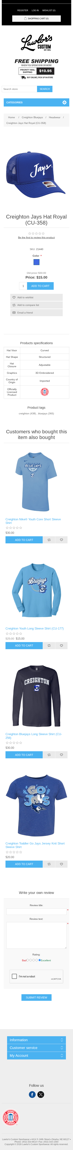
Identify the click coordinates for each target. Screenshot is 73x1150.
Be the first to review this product (36, 237)
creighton (24, 413)
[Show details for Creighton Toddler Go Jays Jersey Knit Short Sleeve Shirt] (36, 805)
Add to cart (40, 285)
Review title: (36, 905)
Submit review (36, 997)
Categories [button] (14, 102)
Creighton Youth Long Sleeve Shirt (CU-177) (34, 628)
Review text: (36, 918)
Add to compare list (28, 305)
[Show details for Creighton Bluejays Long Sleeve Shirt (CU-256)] (36, 696)
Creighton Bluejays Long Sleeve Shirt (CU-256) (33, 735)
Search (45, 89)
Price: (30, 277)
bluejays (42, 413)
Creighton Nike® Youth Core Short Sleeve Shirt (33, 521)
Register (22, 10)
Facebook (32, 1094)
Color (36, 255)
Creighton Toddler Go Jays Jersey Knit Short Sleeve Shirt (35, 845)
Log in (35, 10)
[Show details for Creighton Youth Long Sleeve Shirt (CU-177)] (36, 590)
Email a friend (25, 312)
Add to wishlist (25, 297)
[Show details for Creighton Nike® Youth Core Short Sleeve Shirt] (36, 481)
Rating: (36, 954)
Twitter (40, 1094)
